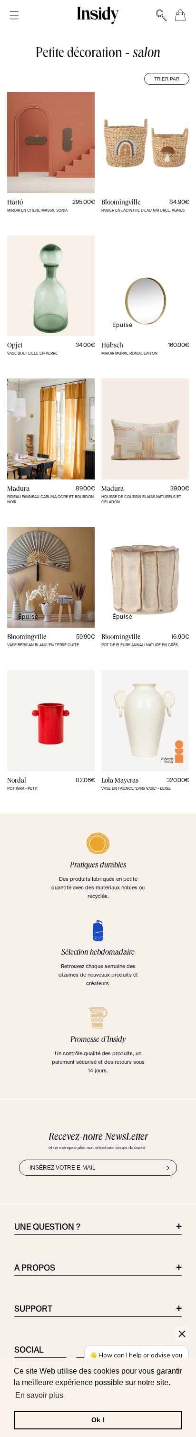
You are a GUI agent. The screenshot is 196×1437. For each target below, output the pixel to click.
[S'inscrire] (165, 1167)
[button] (14, 15)
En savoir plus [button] (39, 1395)
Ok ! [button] (98, 1420)
